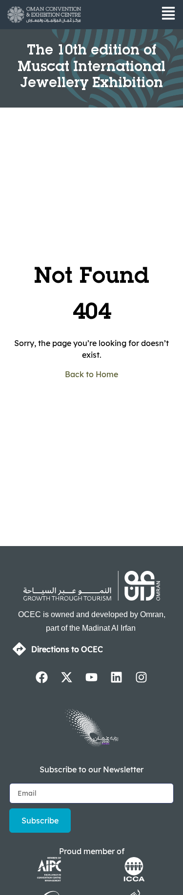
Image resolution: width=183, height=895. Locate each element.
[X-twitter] (67, 677)
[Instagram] (141, 677)
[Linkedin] (116, 677)
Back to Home (91, 374)
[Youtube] (92, 677)
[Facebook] (42, 677)
